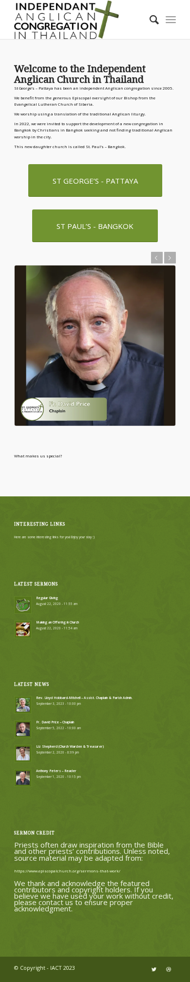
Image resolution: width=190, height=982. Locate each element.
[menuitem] (149, 19)
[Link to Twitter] (154, 969)
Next (170, 258)
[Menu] (171, 19)
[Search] (149, 19)
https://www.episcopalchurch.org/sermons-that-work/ (67, 870)
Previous (157, 258)
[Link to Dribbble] (168, 969)
